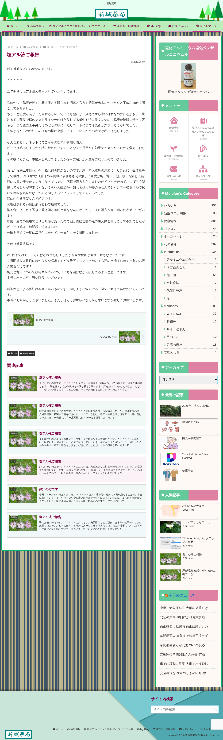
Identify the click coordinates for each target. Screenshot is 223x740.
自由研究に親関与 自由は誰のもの (184, 626)
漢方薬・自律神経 (165, 729)
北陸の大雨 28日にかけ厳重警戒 (182, 617)
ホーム (59, 729)
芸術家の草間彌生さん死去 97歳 (182, 654)
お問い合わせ (189, 729)
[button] (215, 709)
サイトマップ (210, 729)
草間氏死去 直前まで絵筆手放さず (184, 636)
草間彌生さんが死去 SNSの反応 (182, 645)
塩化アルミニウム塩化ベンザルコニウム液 (109, 729)
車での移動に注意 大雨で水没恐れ (184, 663)
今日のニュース (182, 595)
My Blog (144, 729)
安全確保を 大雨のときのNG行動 (183, 673)
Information (28, 353)
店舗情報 (75, 729)
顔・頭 (14, 353)
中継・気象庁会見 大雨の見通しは (184, 608)
